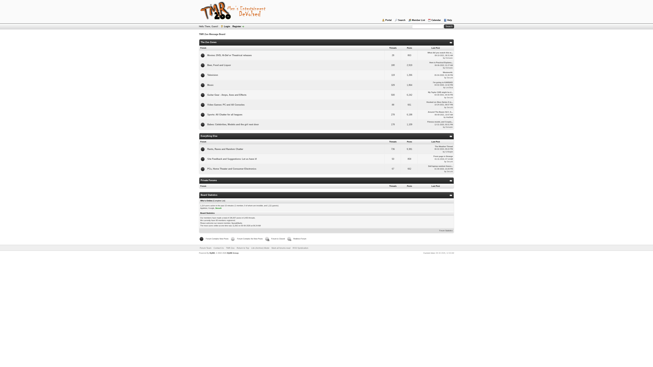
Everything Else (209, 136)
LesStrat (449, 87)
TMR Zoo (230, 248)
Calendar (436, 20)
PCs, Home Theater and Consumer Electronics (231, 169)
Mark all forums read (281, 248)
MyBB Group (233, 253)
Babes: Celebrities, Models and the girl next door (233, 124)
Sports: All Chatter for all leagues (224, 114)
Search (401, 20)
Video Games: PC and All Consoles (226, 104)
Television (212, 75)
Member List (418, 20)
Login (227, 26)
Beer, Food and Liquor (219, 65)
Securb (450, 78)
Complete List (219, 201)
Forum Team (205, 248)
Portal (388, 20)
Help (449, 20)
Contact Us (219, 248)
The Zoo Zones (208, 42)
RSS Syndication (300, 248)
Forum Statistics (446, 231)
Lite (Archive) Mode (260, 248)
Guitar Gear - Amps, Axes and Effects (226, 95)
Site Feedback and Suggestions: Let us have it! (232, 159)
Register (236, 26)
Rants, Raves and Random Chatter (225, 149)
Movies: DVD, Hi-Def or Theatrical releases (229, 55)
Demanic (449, 58)
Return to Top (243, 248)
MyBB (212, 253)
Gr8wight (449, 152)
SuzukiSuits (236, 223)
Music (210, 85)
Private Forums (209, 180)
